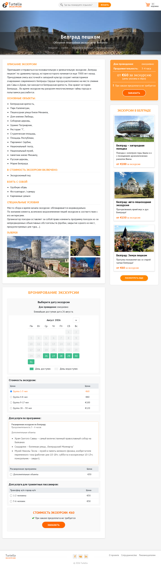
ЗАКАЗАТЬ (54, 524)
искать (105, 4)
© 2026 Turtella (80, 563)
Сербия (64, 47)
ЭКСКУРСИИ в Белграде (134, 110)
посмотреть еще (134, 278)
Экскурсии (53, 47)
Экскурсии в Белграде (82, 47)
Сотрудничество (129, 555)
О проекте (114, 555)
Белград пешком (105, 47)
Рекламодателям (147, 555)
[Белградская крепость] (38, 256)
